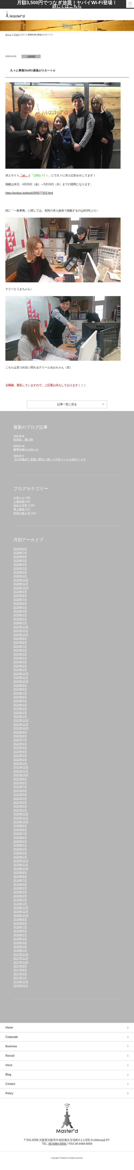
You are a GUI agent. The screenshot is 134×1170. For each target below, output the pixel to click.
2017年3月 (20, 974)
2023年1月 (20, 716)
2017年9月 (20, 966)
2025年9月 (20, 591)
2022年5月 (20, 747)
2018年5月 (20, 935)
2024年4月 (20, 658)
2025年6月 (20, 603)
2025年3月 (20, 615)
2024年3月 (20, 661)
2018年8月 (20, 923)
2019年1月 (20, 903)
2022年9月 (20, 732)
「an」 (23, 175)
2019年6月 (20, 884)
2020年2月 (20, 853)
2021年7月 (20, 786)
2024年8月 (20, 642)
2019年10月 (20, 868)
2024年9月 (20, 638)
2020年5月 (20, 841)
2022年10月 (20, 728)
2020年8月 (20, 829)
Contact (10, 1083)
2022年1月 (20, 763)
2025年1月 (20, 622)
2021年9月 (20, 779)
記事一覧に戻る (67, 404)
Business (11, 1046)
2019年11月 (20, 864)
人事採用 (31, 56)
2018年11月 (20, 911)
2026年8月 (20, 548)
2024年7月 (20, 646)
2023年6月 (20, 697)
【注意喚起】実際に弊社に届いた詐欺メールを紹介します (49, 459)
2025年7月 (20, 599)
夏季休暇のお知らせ (26, 449)
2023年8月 (20, 689)
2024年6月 (20, 650)
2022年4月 (20, 751)
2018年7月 (20, 927)
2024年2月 (20, 665)
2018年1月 (20, 950)
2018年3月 (20, 942)
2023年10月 (20, 681)
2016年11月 (20, 985)
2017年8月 (20, 970)
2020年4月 (20, 845)
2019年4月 (20, 892)
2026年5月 (20, 560)
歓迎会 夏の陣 (23, 439)
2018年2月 (20, 946)
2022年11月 (20, 724)
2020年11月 (20, 818)
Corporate (11, 1036)
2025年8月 (20, 595)
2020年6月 (20, 837)
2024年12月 (20, 626)
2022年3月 (20, 755)
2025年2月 (20, 619)
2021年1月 (20, 810)
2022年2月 (20, 759)
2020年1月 (20, 857)
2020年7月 (20, 833)
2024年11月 (20, 630)
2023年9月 (20, 685)
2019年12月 (20, 860)
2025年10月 (20, 587)
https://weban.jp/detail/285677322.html (29, 192)
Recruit (9, 1055)
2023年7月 (20, 693)
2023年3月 (20, 708)
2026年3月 (20, 568)
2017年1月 (20, 977)
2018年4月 (20, 938)
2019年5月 (20, 888)
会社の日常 (20, 505)
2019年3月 (20, 896)
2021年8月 (20, 782)
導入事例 (19, 509)
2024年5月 (20, 654)
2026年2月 (20, 572)
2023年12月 (20, 673)
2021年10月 (20, 775)
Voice (8, 1065)
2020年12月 (20, 814)
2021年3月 (20, 802)
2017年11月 (20, 958)
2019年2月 (20, 899)
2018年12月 (20, 907)
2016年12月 (20, 981)
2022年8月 (20, 736)
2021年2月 (20, 806)
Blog (8, 1074)
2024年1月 (20, 669)
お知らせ (19, 497)
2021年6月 (20, 790)
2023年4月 (20, 704)
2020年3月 (20, 849)
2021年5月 (20, 794)
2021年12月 (20, 767)
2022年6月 (20, 743)
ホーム (8, 35)
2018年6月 (20, 931)
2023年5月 (20, 700)
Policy (9, 1093)
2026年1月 (20, 576)
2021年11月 (20, 771)
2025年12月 (20, 580)
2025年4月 (20, 611)
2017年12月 (20, 954)
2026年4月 (20, 564)
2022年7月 (20, 739)
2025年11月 (20, 583)
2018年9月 (20, 919)
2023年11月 (20, 677)
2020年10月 (20, 821)
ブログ (17, 35)
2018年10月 (20, 915)
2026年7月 (20, 552)
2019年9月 (20, 872)
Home (9, 1027)
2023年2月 (20, 712)
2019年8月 (20, 876)
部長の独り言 (21, 513)
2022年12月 (20, 720)
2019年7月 (20, 880)
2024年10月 (20, 634)
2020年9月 (20, 825)
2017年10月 (20, 962)
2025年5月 (20, 607)
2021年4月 (20, 798)
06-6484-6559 (57, 1143)
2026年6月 (20, 556)
